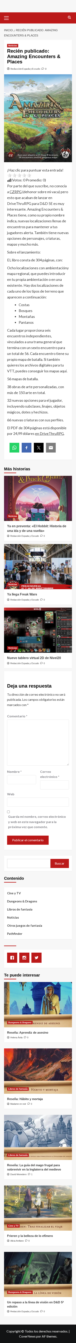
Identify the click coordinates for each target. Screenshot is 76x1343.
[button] (8, 17)
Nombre (14, 771)
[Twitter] (37, 958)
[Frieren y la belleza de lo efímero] (38, 1208)
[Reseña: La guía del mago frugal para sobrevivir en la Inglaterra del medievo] (38, 1137)
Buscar (59, 863)
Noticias (12, 45)
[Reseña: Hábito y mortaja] (38, 1071)
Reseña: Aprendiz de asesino (27, 1032)
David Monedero (18, 1174)
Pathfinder (14, 933)
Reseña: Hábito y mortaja (25, 1099)
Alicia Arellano (17, 1241)
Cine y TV (14, 893)
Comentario (17, 716)
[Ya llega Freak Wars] (38, 566)
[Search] (69, 17)
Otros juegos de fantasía (24, 925)
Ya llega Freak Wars (22, 594)
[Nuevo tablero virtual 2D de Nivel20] (38, 630)
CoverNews (27, 1336)
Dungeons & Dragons (22, 901)
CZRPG (16, 192)
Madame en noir (18, 1104)
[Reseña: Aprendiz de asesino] (38, 1004)
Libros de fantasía (19, 909)
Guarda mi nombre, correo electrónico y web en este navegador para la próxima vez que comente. (37, 822)
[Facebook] (13, 958)
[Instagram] (25, 958)
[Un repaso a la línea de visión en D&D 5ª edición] (38, 1274)
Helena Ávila (16, 1037)
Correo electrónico (49, 774)
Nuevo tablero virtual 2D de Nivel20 (34, 658)
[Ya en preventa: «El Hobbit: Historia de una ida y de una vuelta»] (38, 498)
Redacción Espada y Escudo (25, 68)
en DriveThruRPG (49, 433)
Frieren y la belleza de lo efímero (30, 1236)
